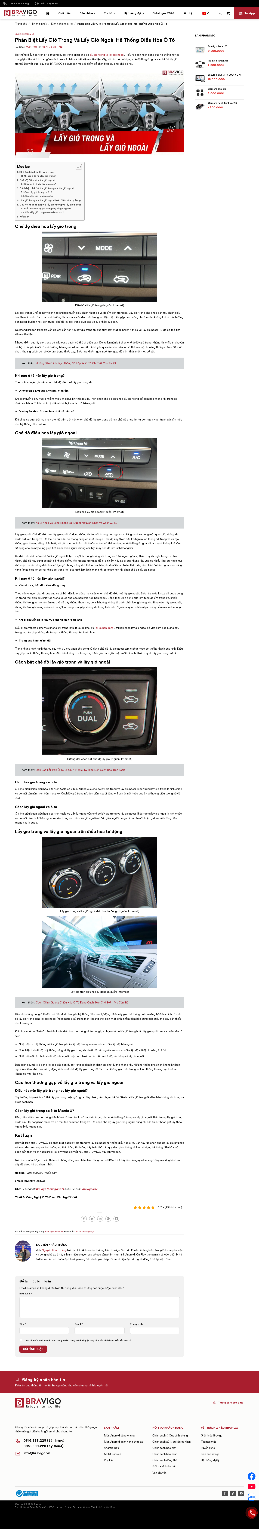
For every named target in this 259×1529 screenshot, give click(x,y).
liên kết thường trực (84, 1231)
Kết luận (24, 216)
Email (79, 1324)
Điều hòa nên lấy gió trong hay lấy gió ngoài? (47, 208)
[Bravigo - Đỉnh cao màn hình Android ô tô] (20, 13)
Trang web (136, 1324)
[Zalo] (251, 1497)
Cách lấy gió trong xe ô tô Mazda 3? (44, 212)
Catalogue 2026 (163, 13)
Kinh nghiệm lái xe (62, 24)
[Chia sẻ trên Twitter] (92, 1219)
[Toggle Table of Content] (77, 167)
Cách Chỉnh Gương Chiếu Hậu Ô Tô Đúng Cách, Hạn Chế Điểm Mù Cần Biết (83, 1002)
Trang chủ (21, 24)
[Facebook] (251, 1476)
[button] (220, 13)
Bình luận (25, 1293)
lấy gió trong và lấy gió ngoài (107, 55)
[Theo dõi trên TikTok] (233, 1493)
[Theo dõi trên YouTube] (241, 1493)
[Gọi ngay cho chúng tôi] (251, 1513)
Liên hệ (187, 13)
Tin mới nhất (39, 24)
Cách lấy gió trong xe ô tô (38, 192)
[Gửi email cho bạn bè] (100, 1219)
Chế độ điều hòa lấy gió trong (36, 172)
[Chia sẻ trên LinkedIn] (116, 1219)
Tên (22, 1324)
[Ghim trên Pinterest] (108, 1219)
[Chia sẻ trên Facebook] (84, 1219)
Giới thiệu (64, 13)
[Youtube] (251, 1487)
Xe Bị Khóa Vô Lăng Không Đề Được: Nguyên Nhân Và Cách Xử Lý (76, 523)
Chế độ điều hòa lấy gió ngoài (37, 180)
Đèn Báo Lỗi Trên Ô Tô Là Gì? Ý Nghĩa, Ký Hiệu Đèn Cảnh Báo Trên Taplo (80, 770)
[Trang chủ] (48, 13)
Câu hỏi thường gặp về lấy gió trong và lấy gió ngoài (50, 204)
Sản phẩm (86, 13)
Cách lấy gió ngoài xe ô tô (39, 196)
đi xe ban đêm (104, 628)
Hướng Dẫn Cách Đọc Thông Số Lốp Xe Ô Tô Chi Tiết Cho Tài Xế (76, 363)
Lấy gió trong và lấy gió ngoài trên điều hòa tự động (50, 200)
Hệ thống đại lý (134, 13)
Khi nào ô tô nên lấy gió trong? (40, 176)
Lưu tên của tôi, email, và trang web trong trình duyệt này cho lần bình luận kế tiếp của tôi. (79, 1340)
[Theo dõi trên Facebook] (225, 1493)
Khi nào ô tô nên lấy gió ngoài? (40, 184)
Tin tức (108, 13)
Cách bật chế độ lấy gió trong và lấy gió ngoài (47, 188)
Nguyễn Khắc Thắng (52, 47)
